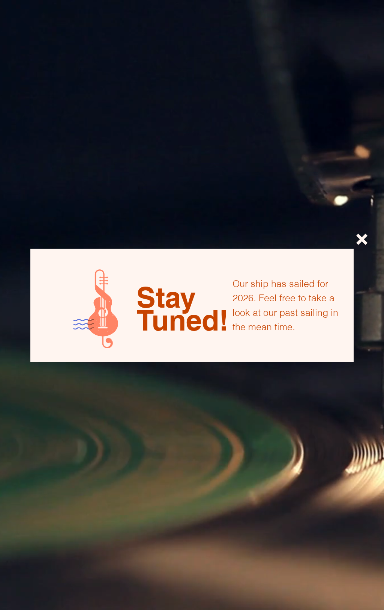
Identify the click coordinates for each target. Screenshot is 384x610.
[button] (362, 239)
